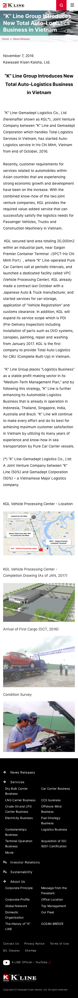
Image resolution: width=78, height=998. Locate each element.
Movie (9, 852)
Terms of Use (59, 943)
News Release (21, 38)
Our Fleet (47, 912)
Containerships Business (15, 832)
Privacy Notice (34, 943)
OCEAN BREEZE (52, 923)
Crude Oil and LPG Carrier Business (18, 809)
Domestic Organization (14, 914)
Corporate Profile (17, 899)
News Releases (22, 772)
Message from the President (54, 890)
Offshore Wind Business (51, 809)
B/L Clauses (11, 950)
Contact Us (11, 943)
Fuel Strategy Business (51, 820)
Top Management (53, 906)
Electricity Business (19, 818)
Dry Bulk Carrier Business (16, 791)
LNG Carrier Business (20, 800)
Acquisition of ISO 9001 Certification (54, 843)
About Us (17, 882)
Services (17, 782)
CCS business (51, 800)
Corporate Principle (19, 888)
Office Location (52, 899)
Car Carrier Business (55, 788)
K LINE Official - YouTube (29, 962)
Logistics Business (54, 829)
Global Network (16, 906)
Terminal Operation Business (18, 843)
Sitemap (30, 950)
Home (5, 38)
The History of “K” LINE (17, 926)
